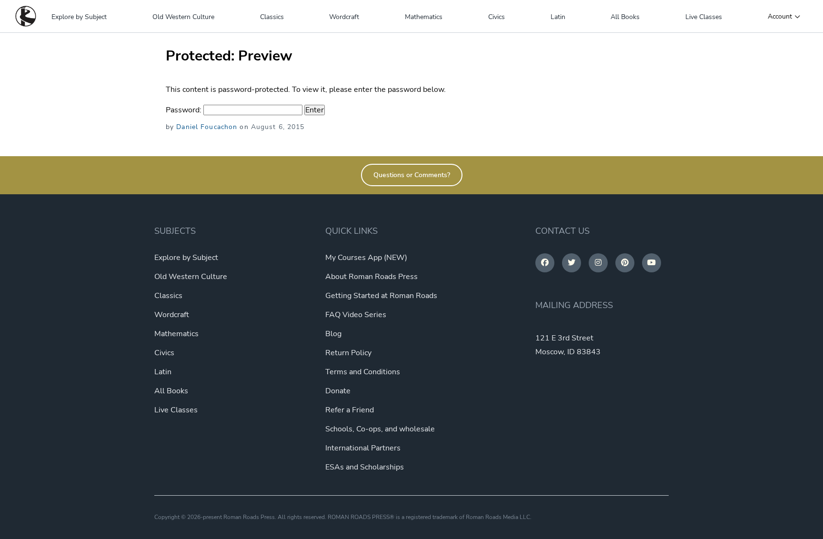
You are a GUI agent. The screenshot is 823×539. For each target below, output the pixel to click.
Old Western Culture (183, 16)
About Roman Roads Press (371, 276)
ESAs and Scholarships (364, 467)
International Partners (363, 448)
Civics (496, 16)
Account (780, 16)
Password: (184, 110)
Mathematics (423, 16)
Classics (272, 16)
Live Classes (703, 16)
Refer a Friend (349, 410)
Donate (338, 391)
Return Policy (348, 353)
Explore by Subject (79, 16)
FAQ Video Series (355, 314)
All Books (625, 16)
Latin (558, 16)
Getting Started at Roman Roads (381, 295)
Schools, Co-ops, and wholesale (380, 429)
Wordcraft (344, 16)
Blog (333, 334)
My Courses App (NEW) (366, 257)
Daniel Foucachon (206, 126)
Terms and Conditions (362, 372)
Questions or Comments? (411, 175)
